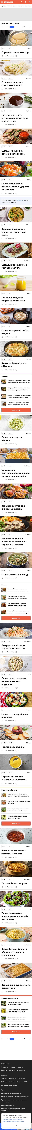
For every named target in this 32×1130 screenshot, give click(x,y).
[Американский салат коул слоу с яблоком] (16, 631)
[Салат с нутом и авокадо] (16, 560)
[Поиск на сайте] (21, 2)
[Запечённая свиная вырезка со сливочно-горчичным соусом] (16, 524)
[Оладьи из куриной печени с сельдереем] (16, 136)
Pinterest (4, 1082)
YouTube (12, 1082)
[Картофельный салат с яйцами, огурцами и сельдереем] (16, 934)
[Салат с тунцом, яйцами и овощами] (16, 699)
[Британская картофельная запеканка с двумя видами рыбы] (16, 455)
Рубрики (12, 1067)
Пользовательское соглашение (11, 1093)
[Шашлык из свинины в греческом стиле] (16, 250)
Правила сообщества (7, 1105)
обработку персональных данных (13, 1121)
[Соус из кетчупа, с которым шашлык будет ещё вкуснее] (16, 100)
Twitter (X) (21, 1078)
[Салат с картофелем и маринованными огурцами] (16, 664)
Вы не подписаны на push (9, 1085)
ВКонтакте (12, 1078)
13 (24, 27)
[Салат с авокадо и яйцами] (16, 423)
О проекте (4, 1067)
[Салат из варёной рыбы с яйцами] (16, 316)
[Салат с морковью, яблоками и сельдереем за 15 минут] (16, 169)
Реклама (20, 1067)
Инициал (19, 1082)
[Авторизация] (30, 2)
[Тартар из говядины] (16, 732)
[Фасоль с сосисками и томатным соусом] (16, 836)
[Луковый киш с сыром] (16, 869)
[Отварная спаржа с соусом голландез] (16, 68)
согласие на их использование (12, 1119)
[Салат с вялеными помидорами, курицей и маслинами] (16, 899)
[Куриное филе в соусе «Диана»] (16, 349)
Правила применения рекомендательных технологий (14, 1101)
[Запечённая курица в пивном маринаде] (16, 491)
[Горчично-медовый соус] (16, 38)
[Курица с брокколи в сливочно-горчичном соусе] (16, 214)
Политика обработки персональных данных (15, 1096)
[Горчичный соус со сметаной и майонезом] (16, 762)
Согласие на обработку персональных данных (13, 1109)
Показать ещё (16, 410)
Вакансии (12, 1070)
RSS (25, 1082)
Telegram (4, 1078)
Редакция (4, 1070)
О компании (21, 1070)
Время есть (20, 200)
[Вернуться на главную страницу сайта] (8, 2)
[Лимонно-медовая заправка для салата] (16, 283)
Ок (16, 1125)
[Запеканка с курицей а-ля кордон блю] (16, 970)
